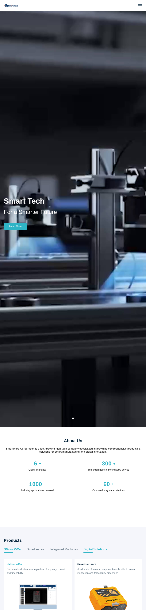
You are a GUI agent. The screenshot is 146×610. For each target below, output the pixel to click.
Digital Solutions (95, 549)
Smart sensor (36, 549)
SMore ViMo (12, 549)
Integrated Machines (64, 549)
